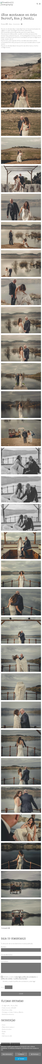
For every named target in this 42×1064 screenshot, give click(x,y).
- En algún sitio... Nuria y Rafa (9, 1005)
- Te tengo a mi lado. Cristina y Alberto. (12, 1012)
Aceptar (21, 1059)
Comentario (4, 961)
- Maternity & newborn (7, 1027)
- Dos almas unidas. (6, 1010)
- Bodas (3, 1031)
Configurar (21, 1054)
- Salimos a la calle (6, 1036)
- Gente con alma (6, 1029)
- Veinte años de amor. (7, 1014)
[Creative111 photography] (11, 4)
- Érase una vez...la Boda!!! (8, 1008)
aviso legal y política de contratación (25, 977)
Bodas (10, 24)
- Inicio (3, 1025)
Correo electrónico (6, 955)
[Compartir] (21, 24)
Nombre (3, 947)
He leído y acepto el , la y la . (19, 978)
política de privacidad (20, 979)
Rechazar (35, 1054)
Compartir (4, 928)
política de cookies (6, 979)
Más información (7, 1054)
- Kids (2, 1034)
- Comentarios (16, 24)
